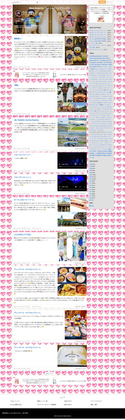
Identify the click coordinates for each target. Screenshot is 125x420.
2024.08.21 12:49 (80, 263)
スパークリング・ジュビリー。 (98, 45)
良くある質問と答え (16, 404)
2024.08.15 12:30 (80, 368)
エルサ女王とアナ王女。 (23, 234)
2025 (90, 166)
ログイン (109, 2)
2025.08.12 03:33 (80, 67)
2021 (90, 175)
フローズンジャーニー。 (23, 154)
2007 (90, 200)
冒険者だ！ (18, 38)
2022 (90, 172)
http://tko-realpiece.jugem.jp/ (24, 27)
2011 (90, 196)
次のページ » (49, 373)
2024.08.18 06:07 (80, 306)
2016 (90, 185)
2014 (90, 189)
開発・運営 (94, 404)
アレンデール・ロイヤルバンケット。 (28, 269)
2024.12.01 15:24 (80, 171)
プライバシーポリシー (43, 404)
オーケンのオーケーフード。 (25, 200)
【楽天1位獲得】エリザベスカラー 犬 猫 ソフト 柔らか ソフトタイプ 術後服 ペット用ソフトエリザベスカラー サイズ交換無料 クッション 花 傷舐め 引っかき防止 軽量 (101, 10)
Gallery (68, 32)
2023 (90, 170)
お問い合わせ (68, 404)
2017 (90, 183)
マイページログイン (96, 401)
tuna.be (62, 397)
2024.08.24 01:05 (80, 228)
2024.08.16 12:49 (80, 341)
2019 (90, 179)
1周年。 (17, 85)
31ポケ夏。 (92, 47)
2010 (90, 198)
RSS (92, 206)
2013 (90, 191)
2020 (90, 177)
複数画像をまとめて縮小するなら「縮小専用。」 (16, 413)
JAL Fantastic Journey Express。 (27, 120)
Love (75, 32)
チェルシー (26, 12)
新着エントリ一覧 (42, 401)
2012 (90, 194)
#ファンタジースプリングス (22, 67)
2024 (90, 168)
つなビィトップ (14, 401)
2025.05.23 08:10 (80, 148)
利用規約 (53, 404)
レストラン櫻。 (93, 43)
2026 (90, 164)
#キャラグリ (36, 263)
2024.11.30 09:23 (80, 193)
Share (82, 32)
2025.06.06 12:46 (80, 114)
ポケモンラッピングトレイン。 (98, 30)
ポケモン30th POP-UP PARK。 (98, 39)
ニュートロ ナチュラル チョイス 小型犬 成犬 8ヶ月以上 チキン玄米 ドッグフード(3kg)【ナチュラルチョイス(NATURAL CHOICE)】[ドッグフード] (35, 74)
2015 (90, 187)
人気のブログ (68, 401)
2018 (90, 181)
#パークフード (37, 228)
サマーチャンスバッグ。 (96, 49)
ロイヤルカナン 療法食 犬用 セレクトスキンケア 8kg (73, 74)
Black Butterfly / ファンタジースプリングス (49, 8)
